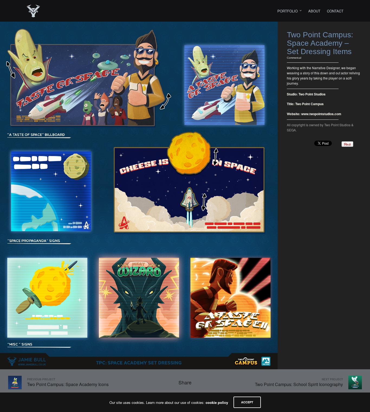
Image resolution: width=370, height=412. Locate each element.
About (314, 11)
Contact (335, 11)
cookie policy (217, 402)
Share (185, 382)
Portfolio (287, 11)
